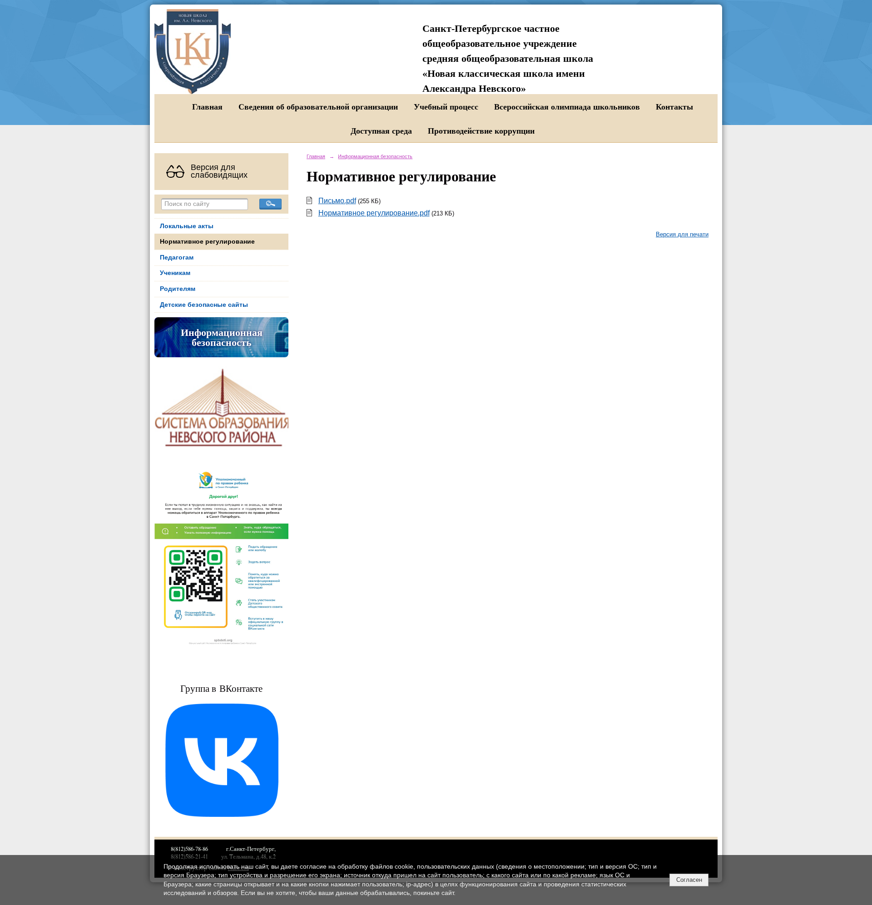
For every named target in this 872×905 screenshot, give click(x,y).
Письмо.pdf (337, 201)
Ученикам (175, 273)
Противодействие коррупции (481, 130)
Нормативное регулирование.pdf (374, 213)
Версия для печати (682, 234)
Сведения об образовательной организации (318, 106)
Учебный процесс (446, 106)
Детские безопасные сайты (204, 304)
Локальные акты (186, 226)
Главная (207, 106)
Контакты (674, 106)
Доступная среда (381, 130)
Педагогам (176, 257)
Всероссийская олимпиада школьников (567, 106)
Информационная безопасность (222, 337)
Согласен (689, 879)
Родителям (177, 288)
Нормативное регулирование (207, 241)
